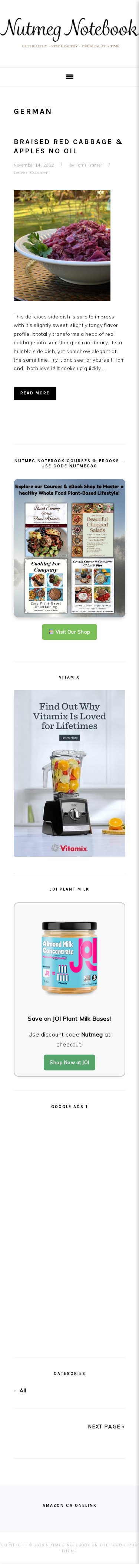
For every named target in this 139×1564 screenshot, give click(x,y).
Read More (35, 393)
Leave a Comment (32, 172)
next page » (106, 1426)
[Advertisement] (69, 1230)
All (23, 1390)
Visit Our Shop (72, 632)
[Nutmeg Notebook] (69, 50)
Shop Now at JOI (69, 1062)
